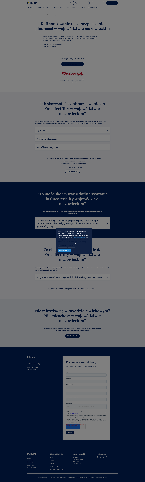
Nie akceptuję (62, 245)
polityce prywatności (79, 237)
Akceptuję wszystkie (64, 250)
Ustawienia (71, 245)
